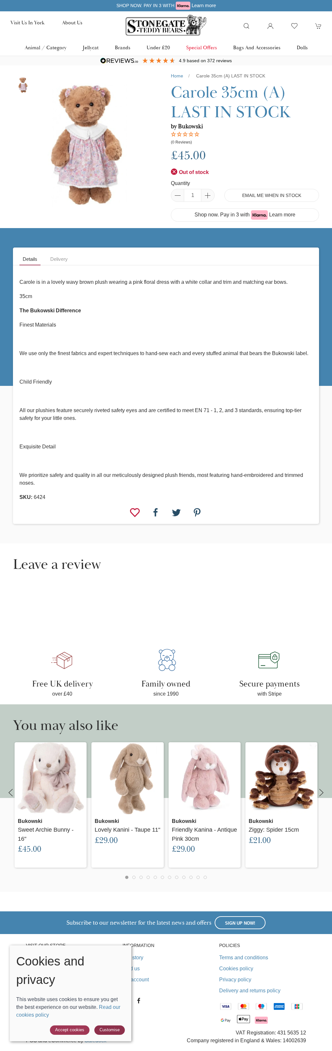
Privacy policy (235, 979)
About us (72, 22)
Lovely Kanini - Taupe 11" (127, 829)
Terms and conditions (243, 957)
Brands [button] (122, 47)
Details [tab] (30, 259)
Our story (133, 957)
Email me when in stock (271, 195)
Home (177, 75)
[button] (246, 26)
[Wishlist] (135, 512)
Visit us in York (27, 22)
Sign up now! (240, 923)
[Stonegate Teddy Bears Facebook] (139, 1001)
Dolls (302, 47)
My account (136, 979)
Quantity (180, 183)
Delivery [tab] (59, 259)
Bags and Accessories (256, 47)
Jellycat (91, 47)
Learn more (204, 5)
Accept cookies (69, 1029)
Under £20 (158, 47)
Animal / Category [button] (45, 47)
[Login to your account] (270, 26)
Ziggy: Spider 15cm (274, 829)
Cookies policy (236, 968)
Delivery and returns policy (249, 990)
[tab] (126, 877)
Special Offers (201, 47)
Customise (110, 1029)
